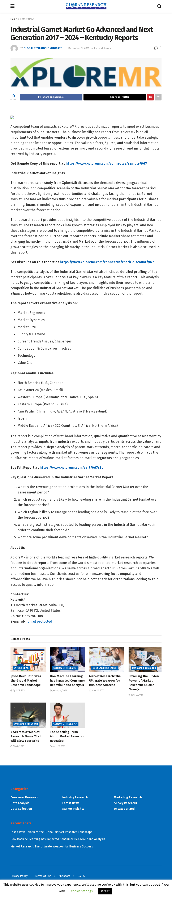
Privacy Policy (18, 875)
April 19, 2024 (19, 690)
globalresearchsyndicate (42, 48)
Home (13, 19)
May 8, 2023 (18, 746)
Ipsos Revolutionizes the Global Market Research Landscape (25, 680)
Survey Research (125, 803)
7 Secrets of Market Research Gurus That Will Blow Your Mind (25, 736)
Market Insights (73, 809)
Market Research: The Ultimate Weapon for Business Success (105, 680)
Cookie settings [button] (82, 891)
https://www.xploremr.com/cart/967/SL (71, 468)
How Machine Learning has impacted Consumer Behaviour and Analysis (67, 680)
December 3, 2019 (79, 48)
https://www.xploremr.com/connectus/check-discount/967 (107, 262)
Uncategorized (124, 809)
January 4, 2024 (59, 690)
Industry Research (75, 797)
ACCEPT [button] (105, 891)
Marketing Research (128, 797)
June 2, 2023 (136, 695)
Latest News (27, 19)
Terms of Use (43, 875)
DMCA (81, 875)
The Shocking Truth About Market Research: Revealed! (67, 736)
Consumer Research (65, 668)
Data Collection (21, 809)
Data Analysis (19, 803)
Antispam (64, 875)
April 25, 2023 (58, 746)
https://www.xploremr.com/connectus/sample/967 (106, 163)
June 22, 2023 (97, 690)
